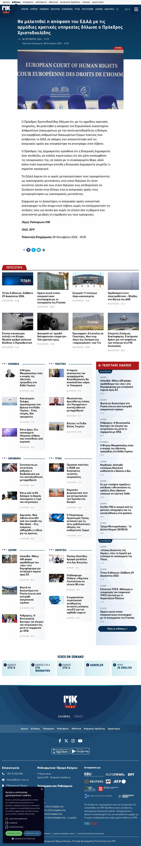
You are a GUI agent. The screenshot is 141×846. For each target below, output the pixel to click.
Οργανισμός (114, 729)
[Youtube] (80, 741)
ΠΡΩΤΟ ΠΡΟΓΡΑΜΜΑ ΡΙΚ (50, 807)
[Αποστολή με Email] (39, 250)
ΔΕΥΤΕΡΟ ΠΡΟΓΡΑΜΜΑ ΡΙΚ (51, 811)
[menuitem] (117, 9)
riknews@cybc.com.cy (17, 780)
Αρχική (24, 729)
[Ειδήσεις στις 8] (15, 668)
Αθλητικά (76, 729)
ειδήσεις (16, 2)
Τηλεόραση (48, 729)
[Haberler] (97, 668)
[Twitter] (66, 741)
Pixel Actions (101, 841)
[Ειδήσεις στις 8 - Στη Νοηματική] (42, 668)
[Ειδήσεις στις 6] (70, 668)
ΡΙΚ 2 (40, 796)
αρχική (6, 2)
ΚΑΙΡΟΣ (103, 523)
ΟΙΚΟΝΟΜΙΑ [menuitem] (67, 9)
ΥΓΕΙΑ (58, 458)
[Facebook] (60, 741)
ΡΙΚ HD (41, 799)
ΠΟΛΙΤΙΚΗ (60, 364)
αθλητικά (53, 2)
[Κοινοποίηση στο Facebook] (28, 250)
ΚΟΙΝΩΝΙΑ (13, 364)
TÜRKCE (78, 716)
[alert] (23, 815)
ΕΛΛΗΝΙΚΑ (64, 716)
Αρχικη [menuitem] (25, 9)
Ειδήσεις (35, 729)
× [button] (42, 789)
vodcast (86, 2)
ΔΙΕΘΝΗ (12, 550)
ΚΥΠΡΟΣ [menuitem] (34, 9)
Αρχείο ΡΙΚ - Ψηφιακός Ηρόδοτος (54, 777)
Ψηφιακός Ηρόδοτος (94, 729)
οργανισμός (98, 2)
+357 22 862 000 (14, 774)
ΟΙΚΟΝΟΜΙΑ (14, 458)
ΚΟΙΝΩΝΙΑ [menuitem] (44, 9)
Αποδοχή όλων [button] (13, 833)
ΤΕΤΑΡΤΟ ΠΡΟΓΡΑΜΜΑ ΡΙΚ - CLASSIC (57, 818)
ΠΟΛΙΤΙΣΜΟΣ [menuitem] (88, 9)
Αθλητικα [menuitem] (109, 9)
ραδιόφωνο (41, 2)
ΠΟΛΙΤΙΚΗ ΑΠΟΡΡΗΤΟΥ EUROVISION (90, 834)
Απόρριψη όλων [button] (32, 833)
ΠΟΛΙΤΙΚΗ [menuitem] (55, 9)
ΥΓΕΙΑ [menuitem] (77, 9)
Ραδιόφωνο (63, 729)
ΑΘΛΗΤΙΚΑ (61, 550)
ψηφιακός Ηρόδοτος (70, 2)
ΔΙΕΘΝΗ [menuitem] (99, 9)
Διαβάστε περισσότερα (26, 814)
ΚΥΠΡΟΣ (118, 48)
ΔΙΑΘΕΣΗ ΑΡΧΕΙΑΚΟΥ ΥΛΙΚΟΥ (64, 834)
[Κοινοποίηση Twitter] (33, 250)
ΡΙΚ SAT (41, 803)
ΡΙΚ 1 (40, 792)
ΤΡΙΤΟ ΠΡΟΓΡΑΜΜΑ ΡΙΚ (49, 814)
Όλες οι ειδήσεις (116, 629)
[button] (7, 819)
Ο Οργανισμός (44, 774)
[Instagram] (73, 741)
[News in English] (125, 668)
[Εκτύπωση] (43, 249)
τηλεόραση (28, 2)
